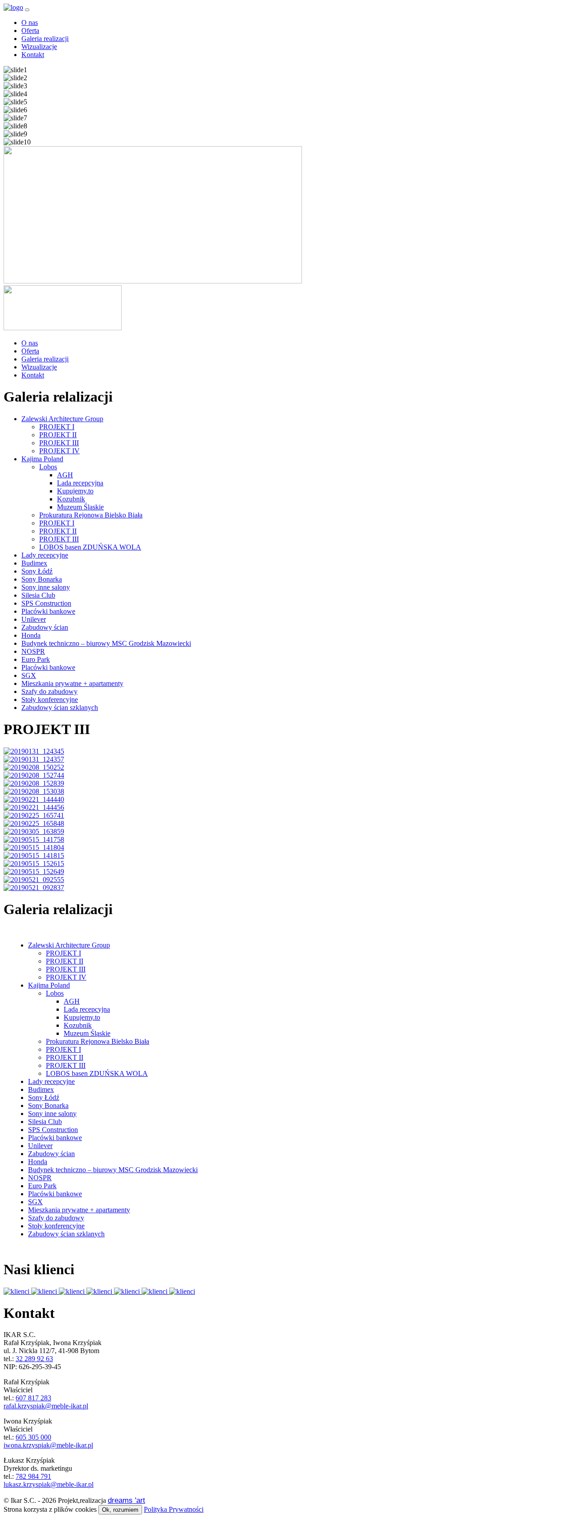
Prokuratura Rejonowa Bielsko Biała (90, 515)
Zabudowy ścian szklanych (59, 707)
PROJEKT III (59, 443)
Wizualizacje (39, 46)
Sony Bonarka (41, 579)
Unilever (33, 619)
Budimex (34, 563)
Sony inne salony (45, 587)
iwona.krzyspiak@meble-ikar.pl (48, 1445)
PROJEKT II (58, 435)
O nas (29, 22)
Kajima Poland (42, 459)
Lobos (48, 467)
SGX (28, 675)
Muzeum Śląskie (80, 507)
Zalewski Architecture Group (62, 419)
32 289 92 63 (34, 1358)
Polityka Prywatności (174, 1509)
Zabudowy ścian (44, 627)
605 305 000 (33, 1437)
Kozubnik (71, 499)
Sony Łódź (37, 571)
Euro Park (35, 659)
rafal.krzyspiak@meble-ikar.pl (46, 1406)
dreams (126, 1500)
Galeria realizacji (45, 38)
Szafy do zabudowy (49, 691)
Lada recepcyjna (80, 483)
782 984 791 (33, 1476)
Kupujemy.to (75, 491)
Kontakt (32, 54)
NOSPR (33, 651)
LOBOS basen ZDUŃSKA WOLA (90, 547)
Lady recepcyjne (44, 555)
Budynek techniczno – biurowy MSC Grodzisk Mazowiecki (106, 643)
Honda (31, 635)
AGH (65, 475)
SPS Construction (46, 603)
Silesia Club (38, 595)
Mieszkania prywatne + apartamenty (72, 683)
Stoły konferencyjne (49, 699)
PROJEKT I (56, 427)
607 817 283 (33, 1398)
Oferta (30, 30)
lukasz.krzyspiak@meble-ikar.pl (49, 1484)
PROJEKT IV (59, 451)
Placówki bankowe (48, 611)
